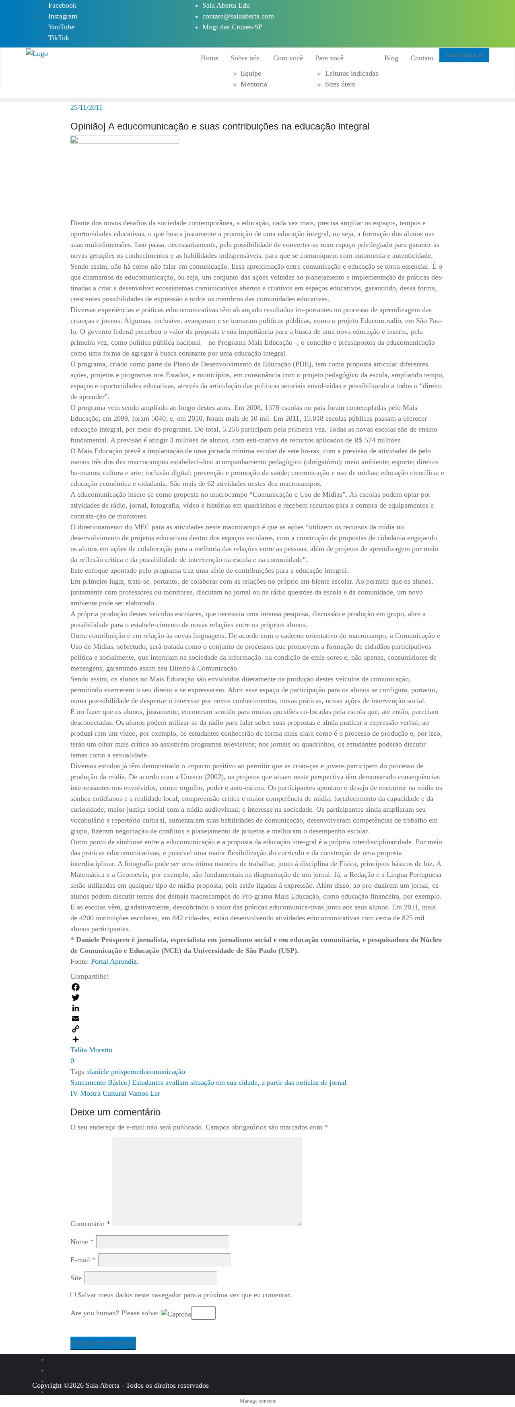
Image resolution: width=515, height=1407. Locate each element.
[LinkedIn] (257, 1008)
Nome (82, 1242)
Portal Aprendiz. (115, 961)
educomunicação (160, 1072)
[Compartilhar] (257, 1039)
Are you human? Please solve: (115, 1313)
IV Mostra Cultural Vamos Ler (115, 1093)
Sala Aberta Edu (226, 5)
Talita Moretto (91, 1050)
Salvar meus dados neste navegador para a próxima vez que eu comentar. (184, 1295)
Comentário (90, 1224)
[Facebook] (257, 987)
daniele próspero (112, 1072)
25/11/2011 (86, 107)
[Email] (257, 1018)
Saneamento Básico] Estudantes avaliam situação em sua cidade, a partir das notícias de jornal (208, 1082)
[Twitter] (257, 997)
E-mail (83, 1260)
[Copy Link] (257, 1029)
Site (76, 1278)
